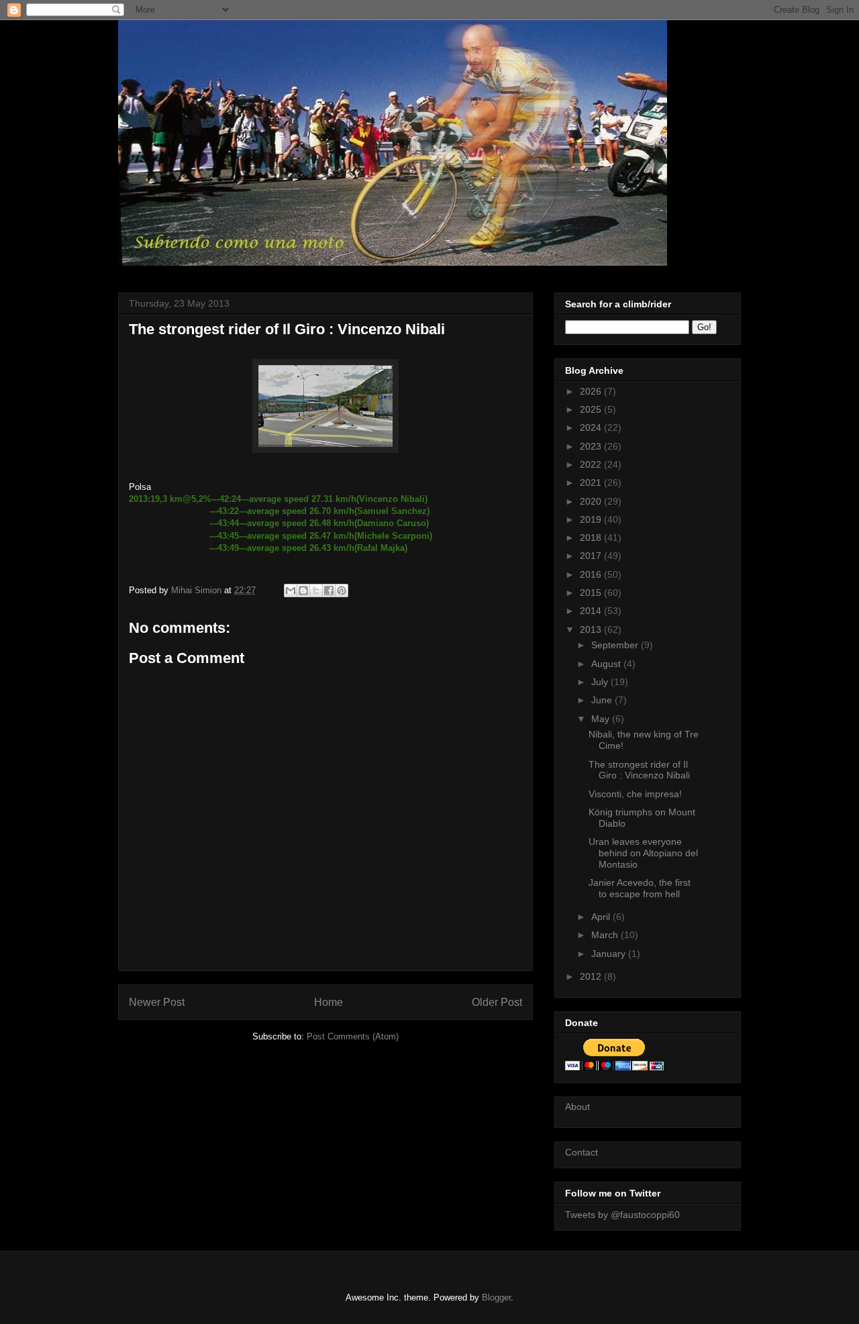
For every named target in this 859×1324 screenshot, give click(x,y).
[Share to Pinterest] (341, 590)
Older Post (497, 1002)
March (606, 934)
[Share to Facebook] (329, 590)
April (602, 916)
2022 (592, 464)
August (607, 663)
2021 (592, 482)
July (601, 681)
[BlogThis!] (303, 590)
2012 (592, 976)
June (603, 700)
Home (328, 1002)
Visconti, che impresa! (635, 793)
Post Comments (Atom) (353, 1036)
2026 (592, 391)
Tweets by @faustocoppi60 (622, 1214)
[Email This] (290, 590)
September (616, 645)
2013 (592, 629)
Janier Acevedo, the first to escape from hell (640, 888)
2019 (592, 519)
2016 (592, 574)
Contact (581, 1152)
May (601, 718)
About (577, 1106)
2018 (592, 537)
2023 (592, 446)
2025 (592, 409)
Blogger (496, 1297)
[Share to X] (316, 590)
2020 (592, 501)
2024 (592, 427)
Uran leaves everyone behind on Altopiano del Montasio (643, 853)
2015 (592, 592)
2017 (592, 555)
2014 (592, 610)
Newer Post (157, 1002)
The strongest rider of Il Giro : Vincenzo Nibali (639, 770)
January (609, 953)
